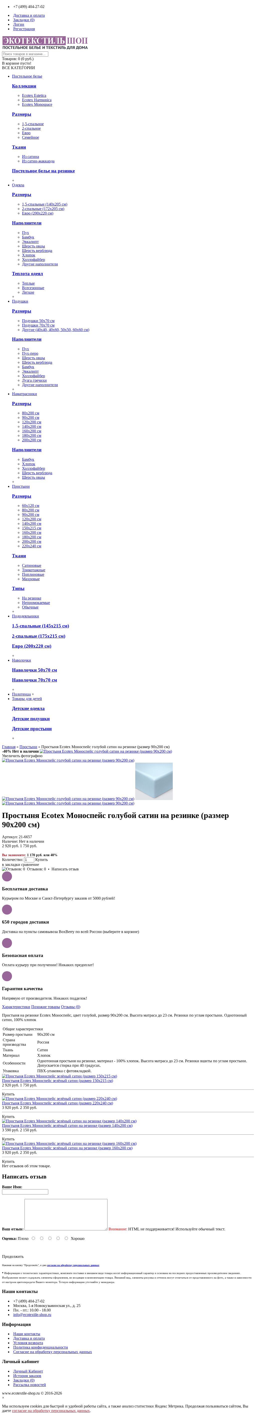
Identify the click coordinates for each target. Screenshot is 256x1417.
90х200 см (30, 417)
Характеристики (16, 1007)
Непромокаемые (36, 602)
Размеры (21, 114)
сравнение (30, 864)
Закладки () (23, 1380)
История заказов (27, 1376)
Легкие (28, 292)
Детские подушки (31, 718)
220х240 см (31, 546)
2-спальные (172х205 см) (43, 209)
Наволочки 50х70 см (34, 670)
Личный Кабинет (28, 1371)
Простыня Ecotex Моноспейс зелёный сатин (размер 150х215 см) (57, 1080)
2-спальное (31, 128)
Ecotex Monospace (37, 104)
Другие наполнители (40, 264)
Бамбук (28, 237)
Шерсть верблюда (37, 250)
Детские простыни (32, 728)
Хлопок (28, 255)
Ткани (19, 147)
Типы (18, 588)
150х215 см (31, 528)
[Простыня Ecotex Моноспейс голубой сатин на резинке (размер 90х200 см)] (106, 751)
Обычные (30, 607)
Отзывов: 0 (36, 869)
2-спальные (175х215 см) (38, 636)
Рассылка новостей (29, 1385)
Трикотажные (33, 570)
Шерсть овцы (33, 246)
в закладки (11, 864)
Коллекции (24, 86)
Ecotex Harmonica (37, 100)
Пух (25, 233)
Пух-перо (30, 353)
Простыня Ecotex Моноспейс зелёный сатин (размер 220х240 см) (57, 1103)
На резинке (31, 598)
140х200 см (31, 426)
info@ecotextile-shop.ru (32, 1314)
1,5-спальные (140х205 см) (44, 204)
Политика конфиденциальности (40, 1347)
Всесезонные (33, 288)
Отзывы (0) (70, 1007)
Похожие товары (45, 1007)
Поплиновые (33, 574)
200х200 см (31, 440)
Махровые (31, 579)
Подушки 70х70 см (38, 325)
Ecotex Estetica (34, 95)
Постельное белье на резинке (43, 170)
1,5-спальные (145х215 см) (40, 625)
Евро (26, 133)
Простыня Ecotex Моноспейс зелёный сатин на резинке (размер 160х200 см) (67, 1148)
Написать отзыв (65, 869)
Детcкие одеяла (28, 708)
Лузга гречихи (34, 380)
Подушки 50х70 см (38, 321)
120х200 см (31, 422)
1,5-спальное (33, 124)
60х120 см (30, 505)
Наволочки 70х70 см (34, 680)
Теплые (28, 283)
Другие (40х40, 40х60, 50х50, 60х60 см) (55, 330)
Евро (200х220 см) (37, 213)
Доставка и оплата (29, 1338)
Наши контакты (26, 1334)
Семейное (30, 137)
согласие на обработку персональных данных (51, 1411)
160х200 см (31, 431)
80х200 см (30, 413)
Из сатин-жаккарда (38, 161)
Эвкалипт (30, 241)
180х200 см (31, 435)
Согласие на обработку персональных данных (52, 1352)
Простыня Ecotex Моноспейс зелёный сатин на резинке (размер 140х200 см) (67, 1125)
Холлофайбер (33, 259)
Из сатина (30, 156)
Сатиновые (31, 565)
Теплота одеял (27, 273)
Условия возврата (28, 1343)
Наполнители (27, 223)
